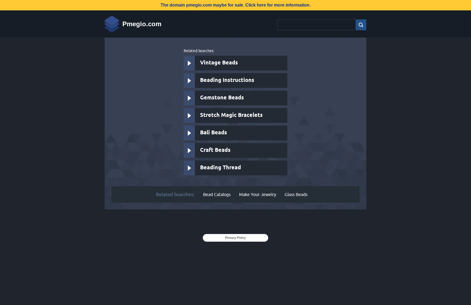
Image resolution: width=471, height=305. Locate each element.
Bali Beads (213, 133)
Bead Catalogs (217, 194)
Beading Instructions (227, 80)
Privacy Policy (235, 238)
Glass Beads (296, 194)
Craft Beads (215, 150)
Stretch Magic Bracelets (231, 115)
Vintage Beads (219, 63)
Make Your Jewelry (257, 194)
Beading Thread (220, 167)
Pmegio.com (141, 24)
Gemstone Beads (222, 98)
